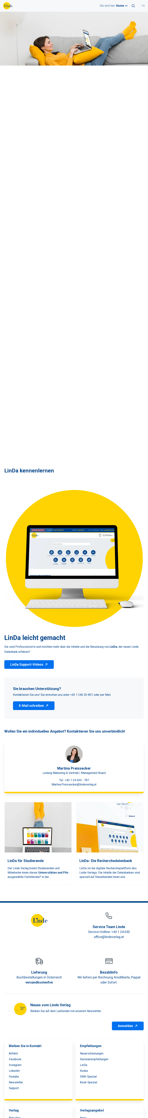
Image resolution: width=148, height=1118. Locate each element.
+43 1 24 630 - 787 (77, 780)
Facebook (15, 1059)
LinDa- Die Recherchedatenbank (105, 861)
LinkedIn (14, 1071)
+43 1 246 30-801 (82, 694)
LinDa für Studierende (26, 861)
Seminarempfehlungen (94, 1059)
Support (14, 1088)
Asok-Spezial (88, 1082)
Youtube (14, 1076)
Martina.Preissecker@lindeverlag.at (74, 784)
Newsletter (16, 1082)
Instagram (15, 1065)
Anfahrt (13, 1053)
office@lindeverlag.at (109, 937)
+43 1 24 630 (120, 932)
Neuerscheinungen (91, 1053)
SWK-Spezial (88, 1076)
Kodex (84, 1071)
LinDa (83, 1065)
